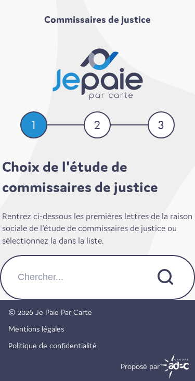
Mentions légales (36, 329)
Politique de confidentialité (52, 345)
